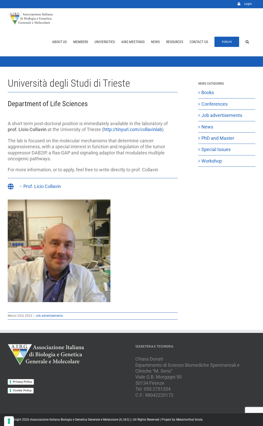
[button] (247, 42)
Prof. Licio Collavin (42, 186)
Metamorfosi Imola (189, 419)
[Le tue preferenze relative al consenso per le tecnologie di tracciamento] (9, 421)
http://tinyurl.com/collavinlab (133, 129)
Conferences (214, 104)
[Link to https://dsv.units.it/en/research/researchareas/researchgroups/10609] (11, 186)
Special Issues (216, 149)
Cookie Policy (22, 390)
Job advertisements (49, 316)
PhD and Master (217, 138)
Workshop (211, 161)
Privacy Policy (22, 381)
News (207, 127)
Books (207, 92)
